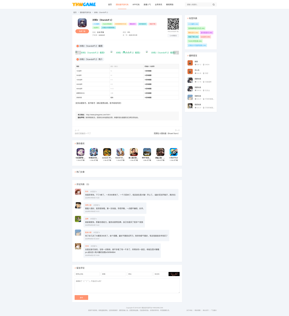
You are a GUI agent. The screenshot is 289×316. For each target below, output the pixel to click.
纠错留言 (174, 36)
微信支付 (132, 24)
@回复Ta (93, 191)
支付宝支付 (142, 24)
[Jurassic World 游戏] (107, 152)
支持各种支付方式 (120, 24)
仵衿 (86, 191)
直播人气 (147, 4)
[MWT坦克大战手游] (147, 152)
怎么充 (197, 70)
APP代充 (136, 4)
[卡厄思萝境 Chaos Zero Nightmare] (80, 152)
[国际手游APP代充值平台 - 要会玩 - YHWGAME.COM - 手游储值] (84, 6)
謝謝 (196, 61)
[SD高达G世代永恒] (94, 152)
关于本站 (189, 310)
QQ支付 (96, 28)
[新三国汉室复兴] (134, 152)
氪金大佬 (88, 232)
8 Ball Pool (174, 158)
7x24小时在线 (107, 24)
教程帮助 (169, 4)
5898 (87, 246)
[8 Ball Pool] (173, 152)
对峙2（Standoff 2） (103, 19)
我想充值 (198, 104)
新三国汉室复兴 (134, 158)
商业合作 (206, 310)
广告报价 (214, 310)
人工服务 (96, 24)
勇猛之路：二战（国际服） (164, 158)
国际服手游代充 (122, 4)
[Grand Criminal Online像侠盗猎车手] (120, 152)
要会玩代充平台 (147, 308)
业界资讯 (158, 4)
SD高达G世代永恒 (95, 158)
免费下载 (82, 31)
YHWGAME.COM (157, 308)
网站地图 (197, 310)
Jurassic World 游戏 (109, 158)
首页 (110, 4)
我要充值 (198, 79)
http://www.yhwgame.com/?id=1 (98, 115)
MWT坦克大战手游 (148, 158)
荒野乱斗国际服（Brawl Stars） (167, 133)
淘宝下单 (152, 24)
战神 (86, 219)
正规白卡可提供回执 (108, 28)
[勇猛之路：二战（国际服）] (160, 152)
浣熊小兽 (88, 205)
